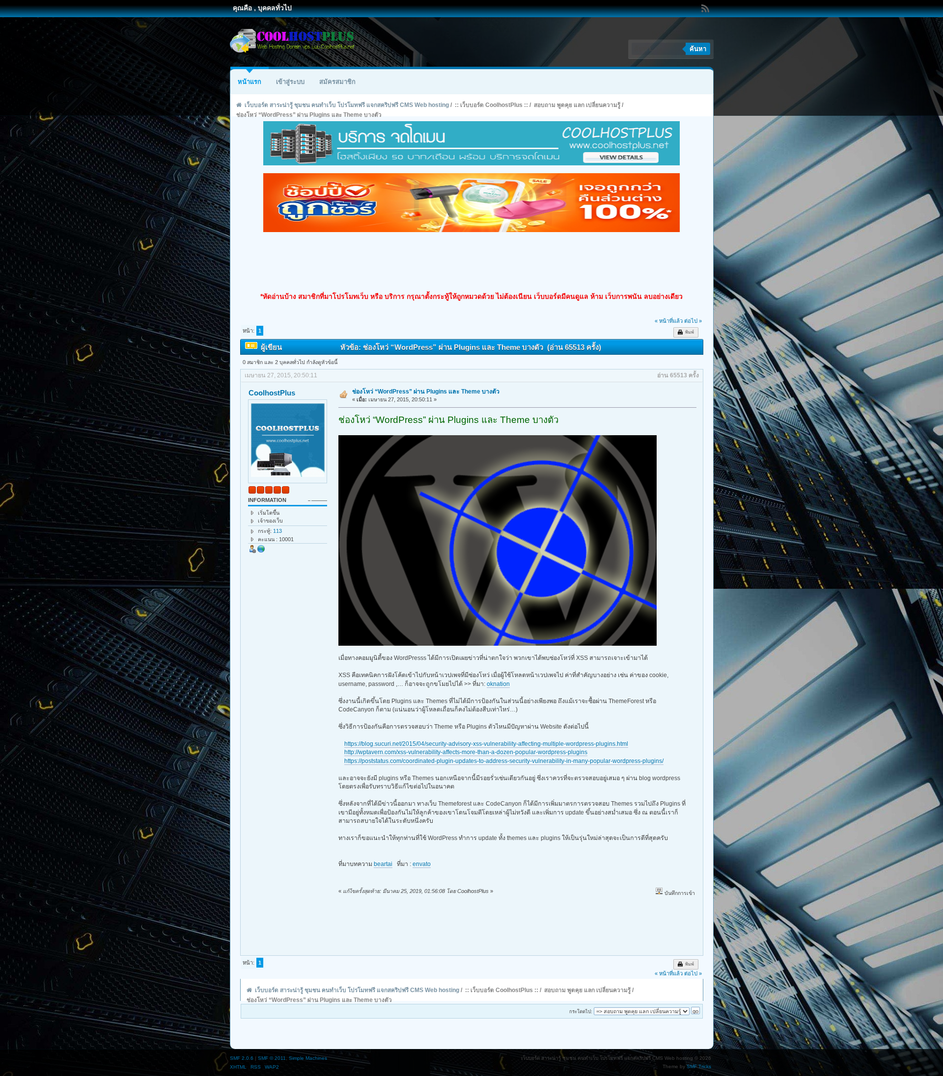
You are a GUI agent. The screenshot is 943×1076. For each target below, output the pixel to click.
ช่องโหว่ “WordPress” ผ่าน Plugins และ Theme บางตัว (425, 391)
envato (422, 864)
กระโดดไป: (580, 1011)
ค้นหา (698, 48)
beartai (383, 864)
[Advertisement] (471, 262)
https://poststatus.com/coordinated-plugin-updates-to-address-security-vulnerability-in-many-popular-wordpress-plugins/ (504, 761)
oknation (498, 684)
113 (277, 531)
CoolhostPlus (272, 393)
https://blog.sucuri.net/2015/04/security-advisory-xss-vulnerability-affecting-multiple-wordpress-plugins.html (486, 743)
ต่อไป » (693, 321)
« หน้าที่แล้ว (669, 321)
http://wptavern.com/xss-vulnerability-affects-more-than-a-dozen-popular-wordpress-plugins (465, 752)
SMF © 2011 (272, 1058)
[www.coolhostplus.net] (261, 551)
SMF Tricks (699, 1066)
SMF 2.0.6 (241, 1058)
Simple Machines (308, 1058)
